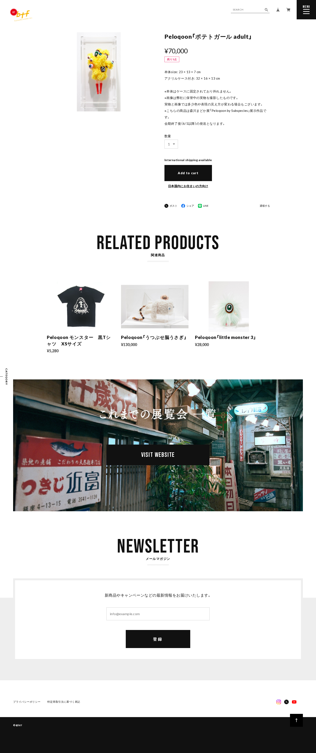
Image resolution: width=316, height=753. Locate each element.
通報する (265, 206)
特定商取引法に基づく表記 (63, 701)
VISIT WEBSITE (158, 455)
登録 (158, 639)
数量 (167, 136)
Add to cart (188, 173)
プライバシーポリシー (26, 701)
